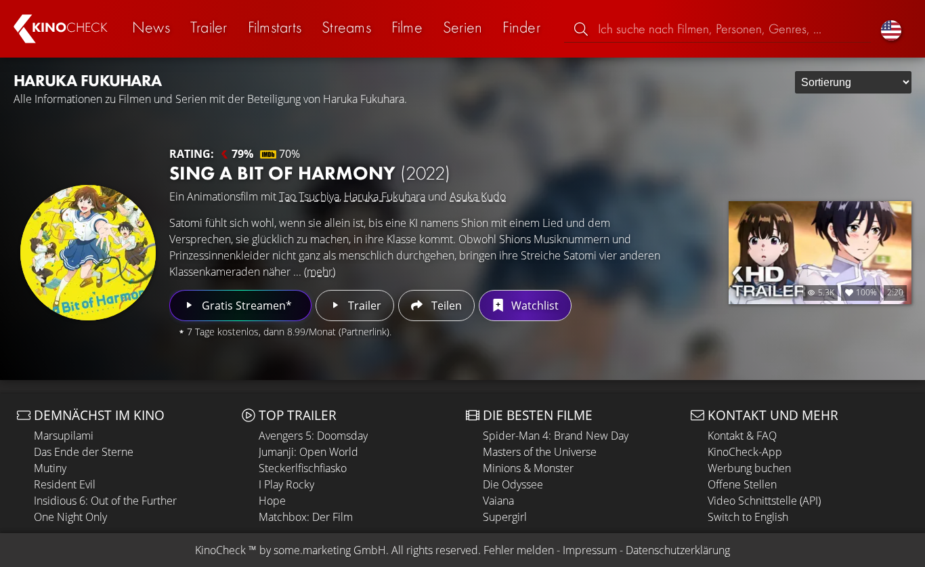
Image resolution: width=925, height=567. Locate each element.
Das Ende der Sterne (83, 452)
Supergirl (505, 517)
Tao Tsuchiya (309, 196)
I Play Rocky (286, 484)
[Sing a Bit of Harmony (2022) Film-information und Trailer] (88, 252)
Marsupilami (63, 435)
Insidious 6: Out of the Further (105, 500)
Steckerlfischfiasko (303, 468)
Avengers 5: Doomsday (313, 435)
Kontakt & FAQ (742, 435)
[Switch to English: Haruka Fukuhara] (891, 29)
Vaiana (498, 500)
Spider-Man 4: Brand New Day (555, 435)
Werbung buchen (749, 468)
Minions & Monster (528, 468)
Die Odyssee (513, 484)
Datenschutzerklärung (678, 550)
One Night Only (70, 517)
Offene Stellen (742, 484)
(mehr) (319, 271)
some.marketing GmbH (330, 550)
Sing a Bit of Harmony (309, 173)
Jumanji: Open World (308, 452)
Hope (272, 500)
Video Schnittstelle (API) (764, 500)
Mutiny (50, 468)
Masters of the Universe (540, 452)
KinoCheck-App (745, 452)
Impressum (590, 550)
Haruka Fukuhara (384, 196)
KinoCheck (220, 550)
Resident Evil (64, 484)
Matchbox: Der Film (306, 517)
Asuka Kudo (478, 196)
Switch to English (748, 517)
